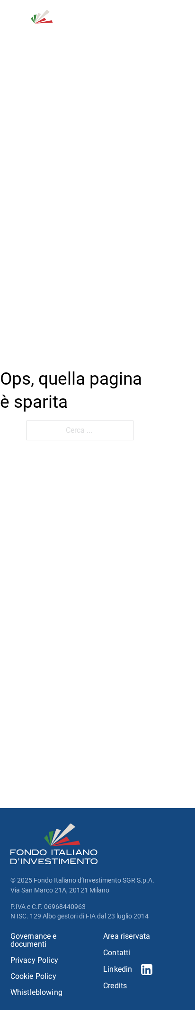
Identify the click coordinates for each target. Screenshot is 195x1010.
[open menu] (179, 23)
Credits (115, 986)
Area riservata (126, 936)
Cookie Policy (33, 976)
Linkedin (117, 969)
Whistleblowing (36, 992)
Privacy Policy (34, 960)
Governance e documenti (33, 940)
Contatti (116, 953)
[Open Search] (136, 23)
